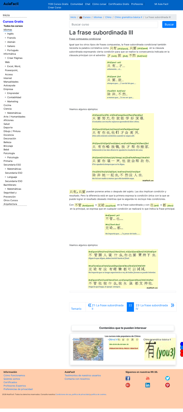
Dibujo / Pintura (12, 131)
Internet (8, 78)
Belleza (7, 142)
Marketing (12, 101)
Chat (87, 4)
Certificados (10, 382)
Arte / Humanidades (14, 116)
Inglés (10, 33)
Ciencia (8, 108)
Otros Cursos (11, 200)
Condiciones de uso (63, 394)
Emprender (13, 93)
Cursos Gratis (13, 21)
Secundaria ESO (12, 164)
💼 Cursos (84, 17)
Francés (11, 37)
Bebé (6, 149)
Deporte (8, 127)
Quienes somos (12, 378)
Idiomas (8, 29)
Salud (7, 123)
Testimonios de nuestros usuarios (83, 375)
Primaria (8, 161)
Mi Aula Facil (161, 4)
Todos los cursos (13, 25)
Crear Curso (54, 7)
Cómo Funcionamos (14, 375)
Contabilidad (14, 97)
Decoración (10, 138)
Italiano (11, 46)
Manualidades (11, 81)
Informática (10, 53)
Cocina (7, 105)
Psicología (9, 153)
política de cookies (98, 394)
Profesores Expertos (15, 385)
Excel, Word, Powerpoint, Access (13, 70)
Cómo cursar (99, 4)
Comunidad (76, 4)
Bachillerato (10, 184)
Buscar (169, 24)
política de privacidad (80, 394)
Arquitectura (10, 204)
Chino (108, 17)
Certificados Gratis (119, 4)
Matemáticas (14, 112)
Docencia (9, 134)
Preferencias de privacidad (18, 389)
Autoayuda (9, 85)
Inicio (6, 15)
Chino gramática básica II (128, 17)
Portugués (12, 50)
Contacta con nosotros (77, 378)
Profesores (137, 4)
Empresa (8, 89)
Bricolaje (8, 145)
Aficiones (9, 120)
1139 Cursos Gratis (58, 4)
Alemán (11, 41)
